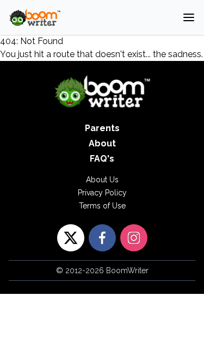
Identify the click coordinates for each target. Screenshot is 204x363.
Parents (102, 128)
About (102, 143)
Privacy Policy (102, 192)
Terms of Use (102, 205)
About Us (102, 179)
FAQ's (102, 158)
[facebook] (102, 237)
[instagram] (133, 237)
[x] (70, 237)
